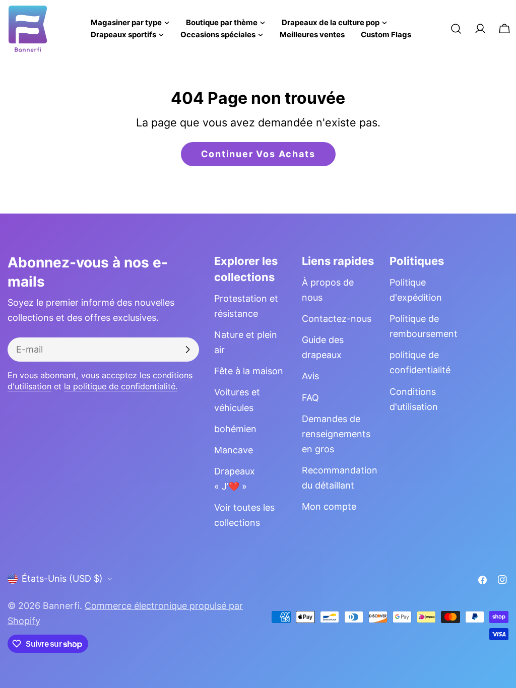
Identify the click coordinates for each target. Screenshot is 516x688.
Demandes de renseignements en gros (336, 434)
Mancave (233, 450)
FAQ (310, 397)
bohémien (235, 429)
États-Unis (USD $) (62, 578)
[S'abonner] (187, 349)
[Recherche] (456, 29)
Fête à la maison (248, 371)
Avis (310, 376)
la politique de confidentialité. (120, 386)
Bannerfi (61, 605)
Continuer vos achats (258, 154)
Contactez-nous (336, 318)
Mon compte (329, 506)
